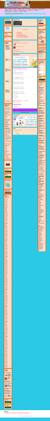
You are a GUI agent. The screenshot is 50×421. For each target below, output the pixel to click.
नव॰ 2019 (6, 282)
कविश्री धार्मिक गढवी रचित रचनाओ (41, 130)
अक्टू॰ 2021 (6, 314)
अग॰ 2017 (6, 245)
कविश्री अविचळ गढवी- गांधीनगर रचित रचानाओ (42, 113)
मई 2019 (6, 274)
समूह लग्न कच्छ (40, 237)
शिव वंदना (40, 232)
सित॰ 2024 (6, 354)
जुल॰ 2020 (6, 293)
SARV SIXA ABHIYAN (8, 154)
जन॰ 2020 (6, 285)
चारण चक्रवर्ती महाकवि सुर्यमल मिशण (41, 163)
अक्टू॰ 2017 (6, 248)
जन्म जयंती (40, 188)
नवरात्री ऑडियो (41, 199)
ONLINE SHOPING (7, 131)
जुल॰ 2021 (6, 310)
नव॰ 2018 (6, 266)
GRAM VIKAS (7, 151)
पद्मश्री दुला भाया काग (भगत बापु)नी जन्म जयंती (9, 375)
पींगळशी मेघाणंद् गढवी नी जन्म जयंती (9, 386)
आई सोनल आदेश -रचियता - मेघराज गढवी (18, 51)
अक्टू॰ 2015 (6, 215)
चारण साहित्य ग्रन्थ (41, 174)
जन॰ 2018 (6, 252)
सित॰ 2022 (6, 328)
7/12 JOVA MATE (7, 107)
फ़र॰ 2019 (6, 270)
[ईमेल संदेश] (23, 100)
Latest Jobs (25, 11)
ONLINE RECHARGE (8, 138)
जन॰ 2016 (6, 219)
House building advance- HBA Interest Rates (8, 91)
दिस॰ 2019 (6, 284)
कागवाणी (40, 145)
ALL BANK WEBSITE (8, 141)
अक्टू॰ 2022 (6, 329)
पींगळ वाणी (40, 202)
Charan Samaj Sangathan (8, 45)
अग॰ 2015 (6, 212)
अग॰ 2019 (6, 278)
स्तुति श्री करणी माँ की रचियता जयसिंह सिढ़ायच (8, 391)
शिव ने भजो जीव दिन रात (16, 41)
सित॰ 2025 (6, 362)
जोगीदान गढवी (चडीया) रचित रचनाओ (41, 190)
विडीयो (39, 225)
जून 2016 (6, 226)
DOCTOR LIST (15, 10)
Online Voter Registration (6, 126)
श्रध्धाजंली (40, 233)
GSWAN (6, 150)
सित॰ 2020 (6, 296)
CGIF (5, 118)
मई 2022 (6, 322)
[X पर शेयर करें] (26, 100)
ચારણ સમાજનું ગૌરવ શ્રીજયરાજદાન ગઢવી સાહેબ (8, 70)
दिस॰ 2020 (6, 300)
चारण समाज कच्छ (41, 168)
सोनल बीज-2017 (41, 244)
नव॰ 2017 (6, 249)
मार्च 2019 (6, 271)
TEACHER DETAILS (30, 10)
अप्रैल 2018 (6, 256)
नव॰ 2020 (6, 299)
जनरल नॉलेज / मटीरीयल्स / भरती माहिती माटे (22, 32)
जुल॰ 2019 (6, 277)
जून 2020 (6, 292)
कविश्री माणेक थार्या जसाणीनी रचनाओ (41, 111)
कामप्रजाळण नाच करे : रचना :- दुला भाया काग (7, 381)
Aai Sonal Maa (8, 101)
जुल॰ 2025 (6, 361)
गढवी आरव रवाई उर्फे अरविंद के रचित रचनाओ (42, 149)
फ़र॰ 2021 (6, 303)
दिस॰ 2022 (6, 332)
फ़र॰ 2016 (6, 220)
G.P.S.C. (6, 148)
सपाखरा (40, 236)
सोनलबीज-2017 (41, 248)
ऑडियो (40, 98)
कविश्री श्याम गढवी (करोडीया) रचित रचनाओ (42, 143)
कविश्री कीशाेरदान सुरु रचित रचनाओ (41, 118)
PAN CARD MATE (7, 158)
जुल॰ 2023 (6, 340)
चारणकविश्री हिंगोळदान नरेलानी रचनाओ (41, 184)
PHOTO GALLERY (15, 11)
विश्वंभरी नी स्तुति (41, 226)
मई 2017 (6, 241)
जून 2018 (6, 259)
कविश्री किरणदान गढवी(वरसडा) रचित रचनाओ (41, 116)
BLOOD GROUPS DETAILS (22, 10)
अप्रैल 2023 (6, 336)
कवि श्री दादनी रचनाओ (41, 105)
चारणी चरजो (40, 187)
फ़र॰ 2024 (6, 347)
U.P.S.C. (6, 147)
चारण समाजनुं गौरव (41, 173)
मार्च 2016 (6, 222)
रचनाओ (40, 218)
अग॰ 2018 (6, 262)
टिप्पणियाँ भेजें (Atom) (26, 112)
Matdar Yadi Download (6, 122)
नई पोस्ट (14, 110)
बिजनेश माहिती (6, 10)
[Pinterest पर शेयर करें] (27, 100)
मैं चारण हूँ (7, 59)
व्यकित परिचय (40, 229)
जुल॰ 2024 (6, 351)
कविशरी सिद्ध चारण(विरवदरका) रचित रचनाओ (41, 108)
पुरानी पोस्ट (35, 110)
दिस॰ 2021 (6, 317)
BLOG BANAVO (7, 135)
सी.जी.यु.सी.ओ (40, 240)
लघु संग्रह (40, 219)
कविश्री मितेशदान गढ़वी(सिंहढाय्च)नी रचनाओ (42, 135)
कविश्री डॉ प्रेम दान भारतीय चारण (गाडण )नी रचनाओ (42, 126)
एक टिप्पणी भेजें (16, 106)
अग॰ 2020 (6, 295)
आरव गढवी (40, 94)
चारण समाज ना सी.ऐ (41, 169)
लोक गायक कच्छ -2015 (42, 223)
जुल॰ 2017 (6, 244)
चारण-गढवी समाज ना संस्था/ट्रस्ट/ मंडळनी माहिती (41, 177)
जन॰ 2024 (6, 346)
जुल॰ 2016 (6, 227)
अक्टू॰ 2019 (6, 281)
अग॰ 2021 (6, 311)
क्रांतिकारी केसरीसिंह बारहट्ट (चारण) (41, 147)
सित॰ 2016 (6, 230)
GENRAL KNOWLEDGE (8, 11)
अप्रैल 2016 (6, 223)
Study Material (36, 10)
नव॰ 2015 (6, 216)
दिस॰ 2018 (6, 267)
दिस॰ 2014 (6, 201)
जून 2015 (6, 209)
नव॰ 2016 (6, 233)
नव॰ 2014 (6, 200)
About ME (20, 11)
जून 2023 (6, 339)
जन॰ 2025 (6, 357)
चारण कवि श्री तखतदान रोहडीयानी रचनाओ (42, 155)
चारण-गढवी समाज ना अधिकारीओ (41, 179)
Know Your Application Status (7, 124)
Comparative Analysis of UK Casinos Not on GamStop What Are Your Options (8, 48)
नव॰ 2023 (6, 343)
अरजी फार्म (11, 10)
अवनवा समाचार (41, 84)
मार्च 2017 (6, 238)
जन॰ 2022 (6, 318)
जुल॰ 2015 (6, 211)
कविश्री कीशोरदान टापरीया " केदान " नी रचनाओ (41, 121)
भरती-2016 (40, 213)
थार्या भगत (40, 193)
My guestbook (7, 35)
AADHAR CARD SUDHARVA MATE (7, 128)
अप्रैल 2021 (6, 306)
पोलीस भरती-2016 (41, 205)
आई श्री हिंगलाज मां (41, 89)
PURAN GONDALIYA (8, 130)
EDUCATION (6, 155)
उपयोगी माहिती (40, 97)
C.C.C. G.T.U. (7, 139)
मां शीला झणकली (7, 81)
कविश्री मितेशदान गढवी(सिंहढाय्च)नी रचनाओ (42, 133)
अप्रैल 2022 (6, 321)
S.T (5, 142)
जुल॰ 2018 (6, 260)
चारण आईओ (40, 153)
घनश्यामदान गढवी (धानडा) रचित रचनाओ (42, 152)
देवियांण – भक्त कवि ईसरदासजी (41, 196)
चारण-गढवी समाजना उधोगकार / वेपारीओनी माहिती (41, 182)
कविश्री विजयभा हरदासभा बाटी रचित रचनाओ (42, 140)
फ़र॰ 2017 (6, 237)
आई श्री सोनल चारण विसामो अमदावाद (41, 88)
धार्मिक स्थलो (40, 198)
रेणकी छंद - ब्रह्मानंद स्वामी (8, 383)
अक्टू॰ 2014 (6, 198)
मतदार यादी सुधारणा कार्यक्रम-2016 (41, 216)
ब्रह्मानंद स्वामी (40, 209)
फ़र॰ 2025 (6, 358)
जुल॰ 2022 (6, 325)
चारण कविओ (40, 159)
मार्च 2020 (6, 288)
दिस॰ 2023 (6, 344)
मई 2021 (6, 307)
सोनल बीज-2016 (41, 243)
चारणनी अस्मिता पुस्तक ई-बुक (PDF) (9, 396)
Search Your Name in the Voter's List (8, 120)
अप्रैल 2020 (6, 289)
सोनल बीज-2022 (41, 247)
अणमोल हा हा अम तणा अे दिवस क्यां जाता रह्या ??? (8, 393)
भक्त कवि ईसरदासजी (41, 210)
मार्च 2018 (6, 255)
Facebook (6, 134)
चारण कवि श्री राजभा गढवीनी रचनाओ (41, 157)
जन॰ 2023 (6, 333)
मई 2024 (6, 350)
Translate (41, 36)
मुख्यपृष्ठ (24, 110)
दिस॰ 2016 (6, 234)
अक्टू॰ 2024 (6, 355)
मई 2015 (6, 208)
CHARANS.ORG (7, 111)
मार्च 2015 (6, 205)
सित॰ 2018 (6, 263)
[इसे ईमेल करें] (25, 100)
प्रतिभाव (40, 206)
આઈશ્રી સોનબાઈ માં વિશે (19, 46)
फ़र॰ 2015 (6, 204)
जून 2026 (6, 365)
